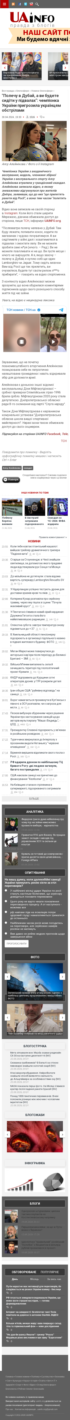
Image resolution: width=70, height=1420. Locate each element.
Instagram (11, 213)
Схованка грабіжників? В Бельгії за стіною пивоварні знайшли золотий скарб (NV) (34, 1064)
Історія (34, 1381)
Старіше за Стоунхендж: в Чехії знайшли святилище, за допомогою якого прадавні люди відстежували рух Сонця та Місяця (36, 563)
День (15, 1279)
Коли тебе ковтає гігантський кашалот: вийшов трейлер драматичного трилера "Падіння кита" (35, 550)
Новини (34, 541)
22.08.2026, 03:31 (19, 1082)
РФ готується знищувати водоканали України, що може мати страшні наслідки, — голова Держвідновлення (33, 1300)
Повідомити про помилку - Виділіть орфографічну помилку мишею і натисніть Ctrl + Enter (31, 456)
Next (66, 67)
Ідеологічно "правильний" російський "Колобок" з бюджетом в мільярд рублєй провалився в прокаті (42, 1245)
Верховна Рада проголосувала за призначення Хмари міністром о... (21, 75)
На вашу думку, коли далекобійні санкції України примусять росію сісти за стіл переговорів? (32, 882)
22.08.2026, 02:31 (19, 1105)
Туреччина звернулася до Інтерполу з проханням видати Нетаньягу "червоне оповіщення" (34, 743)
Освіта (42, 1381)
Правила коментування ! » (53, 537)
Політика (35, 1376)
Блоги (35, 1203)
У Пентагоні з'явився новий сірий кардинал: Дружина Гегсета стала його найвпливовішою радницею (37, 615)
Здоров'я (10, 1385)
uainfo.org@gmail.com (47, 1409)
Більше (34, 798)
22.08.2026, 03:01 (19, 1092)
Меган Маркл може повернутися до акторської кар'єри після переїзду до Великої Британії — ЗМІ (38, 655)
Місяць (34, 1279)
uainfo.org (40, 1401)
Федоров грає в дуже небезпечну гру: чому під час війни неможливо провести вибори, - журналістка (42, 822)
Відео (32, 1385)
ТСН (26, 221)
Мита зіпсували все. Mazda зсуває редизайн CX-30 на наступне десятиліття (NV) (35, 1054)
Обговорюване (24, 1272)
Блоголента (11, 1389)
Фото (35, 957)
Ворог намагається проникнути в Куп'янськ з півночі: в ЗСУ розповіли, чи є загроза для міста (38, 704)
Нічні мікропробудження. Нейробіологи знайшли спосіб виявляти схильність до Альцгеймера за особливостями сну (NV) (35, 1075)
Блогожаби (34, 1115)
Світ (9, 1381)
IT (54, 1381)
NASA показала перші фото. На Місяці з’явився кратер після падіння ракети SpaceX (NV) (37, 1088)
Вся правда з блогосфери (15, 91)
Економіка (59, 1376)
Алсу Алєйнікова (12, 468)
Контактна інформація (25, 1409)
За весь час (54, 1279)
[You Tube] (31, 5)
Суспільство (47, 1376)
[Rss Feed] (13, 5)
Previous (3, 67)
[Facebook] (19, 5)
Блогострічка (35, 1046)
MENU (4, 4)
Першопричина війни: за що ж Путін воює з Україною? (41, 1229)
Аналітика (34, 811)
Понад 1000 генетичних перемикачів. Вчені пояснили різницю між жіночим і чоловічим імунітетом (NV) (35, 1099)
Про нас (9, 1409)
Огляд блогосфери (46, 1385)
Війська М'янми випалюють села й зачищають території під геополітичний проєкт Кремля (34, 668)
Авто (49, 1381)
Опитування (35, 873)
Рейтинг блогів (25, 1389)
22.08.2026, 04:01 (19, 1069)
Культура (17, 1381)
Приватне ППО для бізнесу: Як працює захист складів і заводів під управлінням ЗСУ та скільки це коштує (43, 840)
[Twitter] (25, 5)
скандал (28, 468)
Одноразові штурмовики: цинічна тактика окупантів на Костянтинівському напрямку (40, 1214)
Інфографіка (35, 1163)
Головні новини (22, 1376)
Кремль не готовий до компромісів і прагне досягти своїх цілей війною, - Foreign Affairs (42, 857)
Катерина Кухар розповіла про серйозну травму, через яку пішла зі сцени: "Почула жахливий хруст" (35, 602)
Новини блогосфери (42, 91)
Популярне (50, 1272)
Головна (9, 1376)
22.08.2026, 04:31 (19, 1059)
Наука (26, 1381)
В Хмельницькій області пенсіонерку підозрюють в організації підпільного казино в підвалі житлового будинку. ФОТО (37, 638)
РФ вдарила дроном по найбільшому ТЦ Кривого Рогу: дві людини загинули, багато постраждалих (36, 766)
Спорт (19, 1385)
